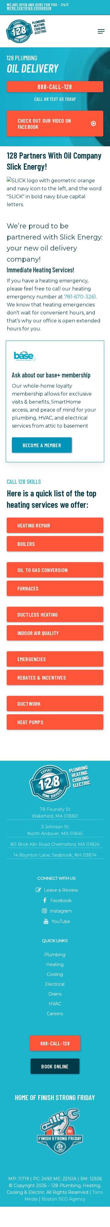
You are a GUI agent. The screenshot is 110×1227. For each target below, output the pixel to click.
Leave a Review (60, 890)
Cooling (55, 974)
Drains (54, 994)
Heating (55, 964)
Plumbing (54, 954)
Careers (55, 1013)
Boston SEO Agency (64, 1199)
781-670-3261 (80, 297)
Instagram (60, 911)
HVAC (55, 1004)
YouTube (60, 921)
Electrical (54, 984)
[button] (101, 31)
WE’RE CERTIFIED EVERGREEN (29, 8)
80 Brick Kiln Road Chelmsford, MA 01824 (55, 844)
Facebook (60, 900)
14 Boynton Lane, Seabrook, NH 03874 (55, 855)
